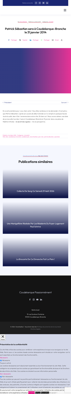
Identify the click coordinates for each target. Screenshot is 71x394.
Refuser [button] (38, 393)
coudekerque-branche (15, 136)
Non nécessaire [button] (5, 374)
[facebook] (36, 3)
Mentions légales (35, 329)
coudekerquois (25, 136)
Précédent (8, 102)
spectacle (57, 136)
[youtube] (43, 3)
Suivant (64, 102)
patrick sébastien (49, 136)
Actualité (51, 21)
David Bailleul (23, 21)
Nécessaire (6, 360)
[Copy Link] (61, 40)
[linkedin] (47, 3)
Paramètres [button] (45, 393)
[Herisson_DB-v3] (14, 9)
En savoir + (53, 393)
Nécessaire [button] (4, 358)
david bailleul (34, 136)
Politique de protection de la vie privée (48, 327)
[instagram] (39, 3)
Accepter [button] (31, 393)
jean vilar (40, 136)
